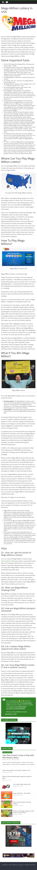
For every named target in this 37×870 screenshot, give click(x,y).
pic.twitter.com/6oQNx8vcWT (15, 709)
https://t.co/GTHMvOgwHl (18, 707)
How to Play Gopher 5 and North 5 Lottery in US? (16, 770)
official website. (6, 561)
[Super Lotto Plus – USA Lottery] (6, 792)
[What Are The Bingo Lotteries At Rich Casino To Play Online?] (6, 810)
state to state (31, 489)
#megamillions (27, 703)
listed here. (21, 584)
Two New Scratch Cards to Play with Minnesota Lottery (18, 756)
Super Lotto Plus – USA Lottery (21, 793)
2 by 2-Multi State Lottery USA (21, 784)
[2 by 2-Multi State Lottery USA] (6, 783)
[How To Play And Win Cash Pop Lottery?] (6, 801)
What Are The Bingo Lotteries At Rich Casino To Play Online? (23, 812)
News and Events (7, 752)
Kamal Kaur (16, 759)
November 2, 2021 (11, 714)
